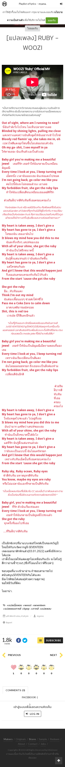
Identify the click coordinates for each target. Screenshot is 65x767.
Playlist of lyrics (27, 3)
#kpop (25, 608)
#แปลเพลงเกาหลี (12, 608)
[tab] (15, 690)
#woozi (27, 605)
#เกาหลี (34, 608)
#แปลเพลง (45, 608)
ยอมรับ (52, 20)
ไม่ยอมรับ (32, 28)
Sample (43, 739)
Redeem (54, 739)
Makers (12, 4)
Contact (33, 743)
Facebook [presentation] (30, 698)
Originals (21, 739)
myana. (42, 3)
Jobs (43, 743)
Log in (34, 713)
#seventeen (39, 605)
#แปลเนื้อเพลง (14, 605)
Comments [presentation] (15, 690)
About (21, 743)
